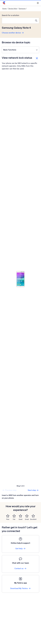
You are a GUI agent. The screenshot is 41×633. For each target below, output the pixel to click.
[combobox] (17, 20)
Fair (14, 519)
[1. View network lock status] (20, 279)
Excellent (33, 519)
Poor (7, 519)
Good (20, 519)
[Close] (37, 58)
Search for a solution (10, 15)
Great (27, 519)
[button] (20, 50)
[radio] (8, 516)
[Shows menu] (38, 3)
